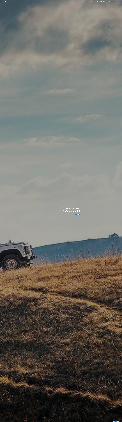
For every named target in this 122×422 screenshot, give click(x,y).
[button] (91, 1)
